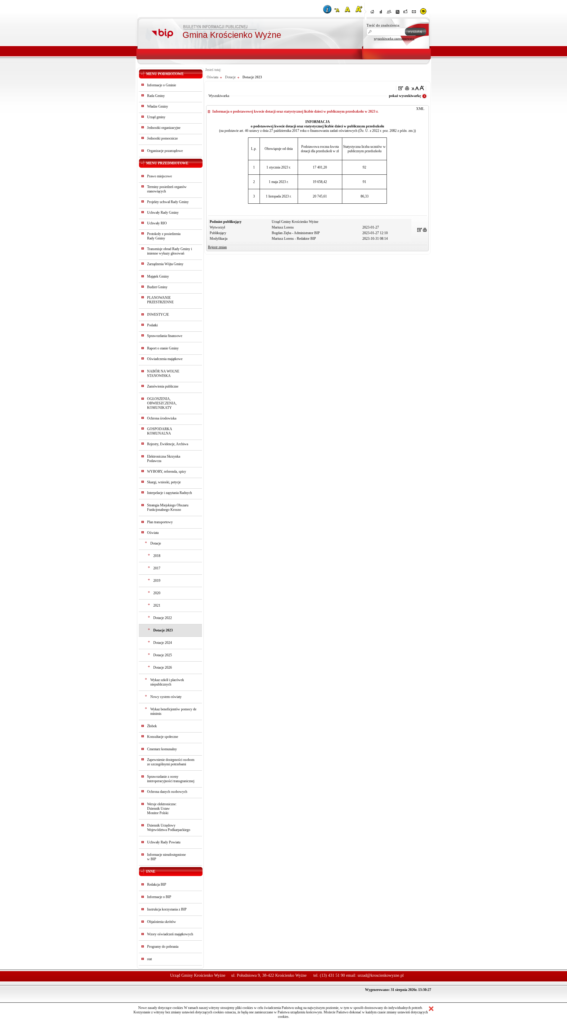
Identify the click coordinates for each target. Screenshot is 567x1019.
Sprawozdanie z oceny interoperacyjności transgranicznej (170, 779)
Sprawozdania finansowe (164, 336)
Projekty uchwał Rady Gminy (168, 202)
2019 (156, 581)
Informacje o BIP (159, 897)
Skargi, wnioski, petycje (164, 482)
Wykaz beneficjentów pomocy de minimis (173, 711)
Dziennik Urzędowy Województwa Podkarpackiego (168, 827)
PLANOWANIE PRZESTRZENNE (160, 300)
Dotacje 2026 (162, 667)
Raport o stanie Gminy (163, 348)
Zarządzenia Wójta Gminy (165, 264)
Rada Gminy (156, 96)
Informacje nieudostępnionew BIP (166, 857)
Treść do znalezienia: (383, 25)
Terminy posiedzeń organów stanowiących (167, 189)
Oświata (153, 533)
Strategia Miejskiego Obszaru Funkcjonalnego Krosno (167, 507)
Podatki (152, 325)
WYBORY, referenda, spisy (166, 471)
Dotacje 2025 (162, 655)
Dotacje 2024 (162, 643)
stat (149, 959)
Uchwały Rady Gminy (163, 212)
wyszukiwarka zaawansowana (394, 38)
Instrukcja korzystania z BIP (167, 909)
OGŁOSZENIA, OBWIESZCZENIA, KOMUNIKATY (162, 403)
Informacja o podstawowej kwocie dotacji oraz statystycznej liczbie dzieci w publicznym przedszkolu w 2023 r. (295, 111)
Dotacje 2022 (162, 618)
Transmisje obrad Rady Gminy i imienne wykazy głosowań (169, 251)
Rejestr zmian (217, 247)
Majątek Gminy (158, 276)
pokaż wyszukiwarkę (405, 96)
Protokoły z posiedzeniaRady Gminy (163, 236)
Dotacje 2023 (163, 630)
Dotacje (155, 543)
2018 (156, 556)
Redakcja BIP (156, 884)
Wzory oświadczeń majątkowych (170, 934)
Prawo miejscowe (159, 176)
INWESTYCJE (158, 314)
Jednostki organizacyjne (163, 128)
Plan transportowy (160, 522)
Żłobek (152, 726)
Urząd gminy (156, 117)
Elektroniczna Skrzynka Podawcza (163, 458)
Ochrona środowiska (161, 418)
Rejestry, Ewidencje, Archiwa (167, 444)
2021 (156, 605)
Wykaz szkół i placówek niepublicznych (167, 682)
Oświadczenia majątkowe (165, 359)
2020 (156, 593)
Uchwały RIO (157, 223)
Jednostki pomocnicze (162, 138)
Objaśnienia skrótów (161, 922)
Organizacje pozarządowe (165, 151)
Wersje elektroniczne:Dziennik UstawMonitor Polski (162, 808)
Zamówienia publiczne (162, 386)
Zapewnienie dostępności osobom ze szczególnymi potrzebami (170, 762)
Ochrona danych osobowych (167, 792)
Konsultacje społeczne (162, 737)
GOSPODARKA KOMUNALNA (159, 431)
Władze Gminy (157, 106)
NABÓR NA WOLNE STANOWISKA (163, 373)
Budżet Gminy (157, 287)
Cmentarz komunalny (162, 749)
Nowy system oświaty (166, 697)
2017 (156, 568)
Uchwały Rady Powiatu (163, 842)
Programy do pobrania (162, 947)
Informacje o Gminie (161, 85)
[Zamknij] (431, 1009)
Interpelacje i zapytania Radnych (169, 493)
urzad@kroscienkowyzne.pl (381, 975)
